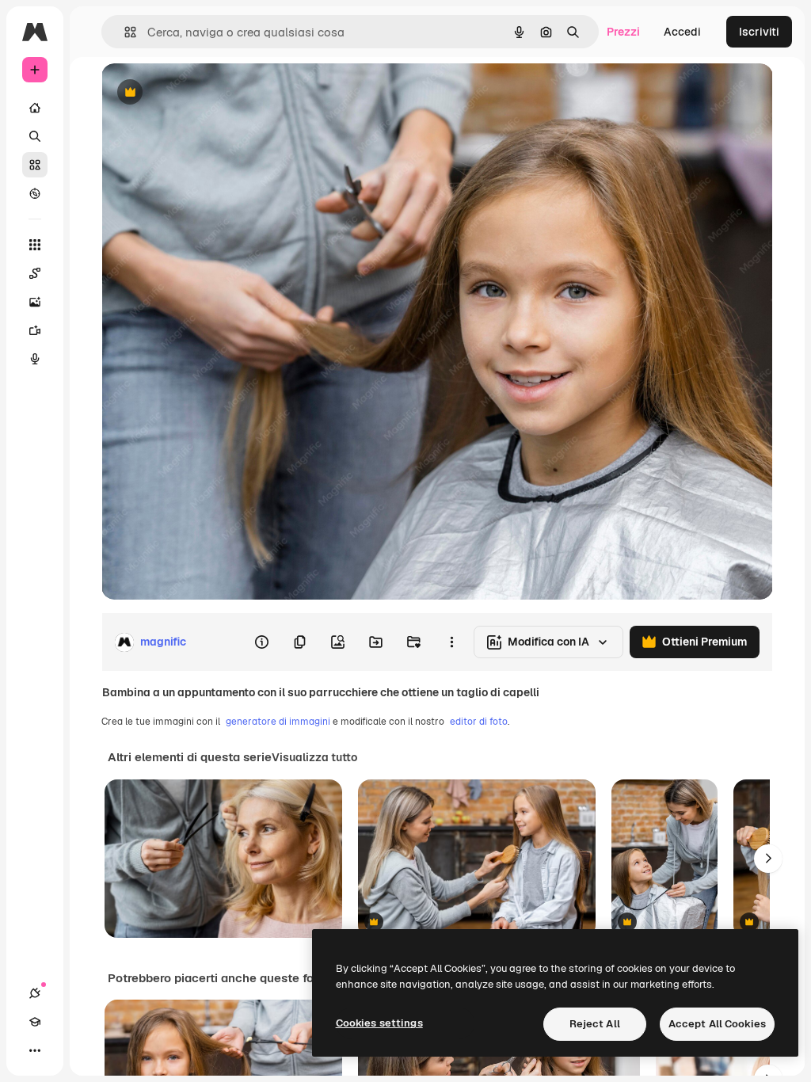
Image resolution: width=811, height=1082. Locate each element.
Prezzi (623, 32)
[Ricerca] (35, 136)
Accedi (682, 32)
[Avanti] (768, 858)
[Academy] (35, 1021)
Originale (206, 93)
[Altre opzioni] (451, 642)
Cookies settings (379, 1023)
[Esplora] (35, 193)
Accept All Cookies (717, 1024)
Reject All (594, 1024)
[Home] (35, 107)
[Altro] (35, 1050)
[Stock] (35, 164)
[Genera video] (35, 330)
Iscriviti (759, 32)
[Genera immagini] (35, 301)
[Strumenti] (35, 244)
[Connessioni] (35, 993)
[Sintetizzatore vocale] (35, 358)
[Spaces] (35, 273)
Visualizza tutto (314, 757)
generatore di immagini (278, 721)
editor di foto (479, 721)
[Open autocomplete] (124, 32)
